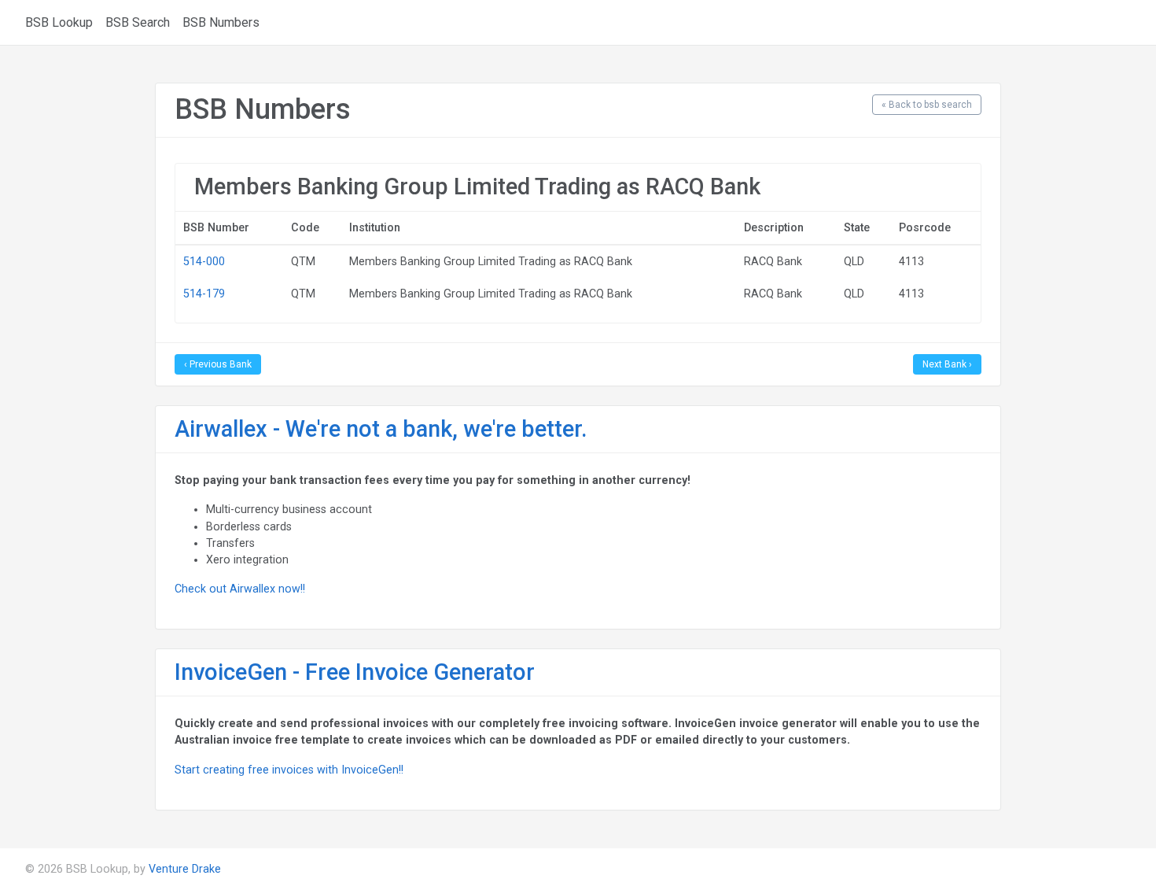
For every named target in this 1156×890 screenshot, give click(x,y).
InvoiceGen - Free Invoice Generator (355, 672)
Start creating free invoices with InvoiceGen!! (289, 769)
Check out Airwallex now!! (240, 588)
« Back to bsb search (927, 104)
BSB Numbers (221, 22)
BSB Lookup (59, 22)
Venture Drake (185, 868)
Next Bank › (947, 364)
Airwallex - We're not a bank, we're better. (381, 428)
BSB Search (137, 22)
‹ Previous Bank (218, 364)
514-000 (204, 261)
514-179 (204, 293)
